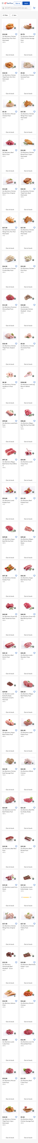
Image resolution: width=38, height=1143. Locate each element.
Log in (26, 3)
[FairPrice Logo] (9, 3)
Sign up (17, 3)
